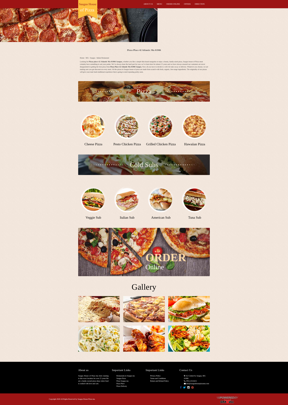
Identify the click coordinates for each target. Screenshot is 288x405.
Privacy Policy (155, 376)
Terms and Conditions (158, 378)
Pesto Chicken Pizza (127, 144)
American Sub (161, 217)
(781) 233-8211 (191, 381)
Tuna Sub (194, 217)
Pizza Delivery (121, 386)
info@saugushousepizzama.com (197, 384)
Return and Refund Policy (159, 381)
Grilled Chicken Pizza (161, 144)
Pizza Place (120, 384)
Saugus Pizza (121, 378)
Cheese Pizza (93, 144)
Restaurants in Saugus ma (125, 376)
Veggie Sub (93, 217)
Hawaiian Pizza (194, 144)
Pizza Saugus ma (122, 381)
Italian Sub (127, 217)
